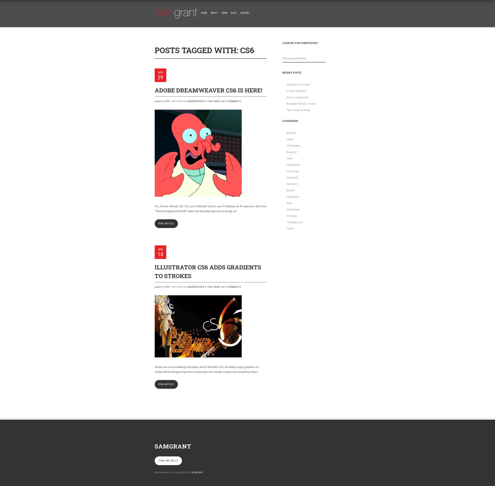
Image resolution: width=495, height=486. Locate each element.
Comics (290, 139)
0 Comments (233, 101)
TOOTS (290, 228)
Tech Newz (213, 101)
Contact (245, 13)
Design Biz (292, 152)
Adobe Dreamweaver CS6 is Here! (208, 90)
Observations (195, 101)
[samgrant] (176, 12)
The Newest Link (295, 222)
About (214, 13)
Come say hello (168, 460)
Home (204, 13)
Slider (289, 203)
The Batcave (197, 472)
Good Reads (292, 177)
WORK (224, 13)
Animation (291, 133)
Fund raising (293, 171)
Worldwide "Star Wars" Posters (301, 103)
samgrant (173, 446)
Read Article (166, 223)
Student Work (293, 209)
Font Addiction (293, 165)
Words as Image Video (297, 97)
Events (290, 158)
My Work (291, 190)
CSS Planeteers (294, 145)
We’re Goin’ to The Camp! (298, 84)
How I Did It (292, 184)
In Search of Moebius (296, 91)
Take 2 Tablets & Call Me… (299, 110)
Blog (233, 13)
